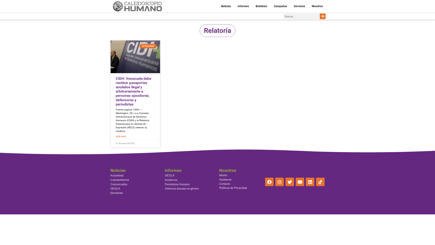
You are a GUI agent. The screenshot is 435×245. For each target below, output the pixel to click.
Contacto (224, 183)
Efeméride (116, 193)
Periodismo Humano (177, 184)
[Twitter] (289, 182)
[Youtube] (300, 182)
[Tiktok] (320, 182)
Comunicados (118, 184)
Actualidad (116, 175)
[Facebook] (269, 182)
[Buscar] (323, 16)
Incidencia (171, 179)
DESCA (115, 188)
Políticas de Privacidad (233, 187)
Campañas (280, 6)
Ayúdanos (225, 179)
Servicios (299, 6)
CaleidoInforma (119, 179)
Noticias (226, 6)
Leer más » (121, 136)
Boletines (261, 6)
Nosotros (317, 6)
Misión (223, 175)
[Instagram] (279, 182)
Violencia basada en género (182, 188)
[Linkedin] (310, 182)
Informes (243, 6)
